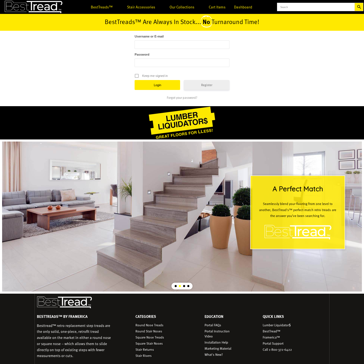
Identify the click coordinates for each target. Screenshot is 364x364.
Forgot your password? (182, 97)
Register (206, 85)
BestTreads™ (102, 7)
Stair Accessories (141, 7)
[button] (297, 212)
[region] (182, 217)
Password (142, 54)
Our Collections (182, 7)
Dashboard (243, 7)
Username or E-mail (149, 36)
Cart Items (217, 7)
